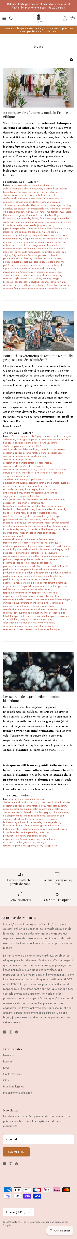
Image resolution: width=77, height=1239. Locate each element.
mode (41, 546)
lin (4, 533)
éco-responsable (31, 486)
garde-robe (63, 218)
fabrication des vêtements (48, 506)
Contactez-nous (13, 1074)
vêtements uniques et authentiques (42, 629)
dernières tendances (36, 205)
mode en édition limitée (35, 549)
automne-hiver (51, 188)
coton (32, 198)
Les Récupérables (43, 228)
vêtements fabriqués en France (19, 288)
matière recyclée (11, 245)
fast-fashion (8, 509)
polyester (18, 559)
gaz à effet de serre (13, 516)
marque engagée (46, 533)
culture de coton (11, 472)
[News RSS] (71, 59)
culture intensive (60, 812)
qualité (60, 265)
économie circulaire (13, 489)
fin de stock (59, 509)
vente (40, 622)
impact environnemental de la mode (21, 526)
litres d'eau (12, 533)
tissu (54, 845)
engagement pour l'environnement (20, 499)
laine (30, 228)
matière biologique (56, 242)
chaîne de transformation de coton (20, 802)
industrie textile (10, 529)
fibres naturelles (44, 215)
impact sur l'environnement (55, 526)
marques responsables (24, 242)
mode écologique (12, 549)
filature (19, 825)
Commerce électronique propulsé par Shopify (35, 1223)
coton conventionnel (43, 809)
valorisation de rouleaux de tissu (19, 622)
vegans (44, 282)
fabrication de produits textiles (18, 506)
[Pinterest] (16, 1032)
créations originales (49, 202)
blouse (13, 192)
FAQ (6, 1067)
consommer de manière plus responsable (24, 466)
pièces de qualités (29, 556)
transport (23, 282)
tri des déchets (10, 619)
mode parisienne (11, 252)
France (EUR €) (15, 1212)
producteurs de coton (14, 836)
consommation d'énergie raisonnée (43, 453)
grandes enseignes (13, 519)
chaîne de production (14, 446)
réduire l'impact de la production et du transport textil (40, 586)
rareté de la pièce (30, 583)
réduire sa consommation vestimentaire (22, 589)
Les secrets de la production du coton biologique (31, 698)
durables (7, 208)
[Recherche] (13, 18)
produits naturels (52, 576)
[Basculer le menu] (4, 18)
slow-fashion (48, 606)
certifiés (54, 443)
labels (59, 529)
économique (31, 489)
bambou (7, 443)
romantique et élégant (59, 599)
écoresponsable (36, 208)
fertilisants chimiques (46, 819)
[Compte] (64, 18)
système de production (30, 613)
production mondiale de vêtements (42, 569)
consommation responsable (16, 459)
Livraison (8, 1055)
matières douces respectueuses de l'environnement (29, 539)
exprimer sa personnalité (30, 503)
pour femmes (39, 258)
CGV (6, 1080)
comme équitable (34, 195)
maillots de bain (18, 232)
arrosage (40, 799)
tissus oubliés (10, 282)
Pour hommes (54, 258)
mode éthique (55, 549)
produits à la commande (37, 572)
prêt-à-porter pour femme (15, 265)
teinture (46, 278)
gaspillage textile (47, 513)
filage (57, 215)
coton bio (41, 198)
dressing (66, 205)
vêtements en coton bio (15, 626)
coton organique (57, 469)
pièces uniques (49, 556)
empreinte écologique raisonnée (40, 493)
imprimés (65, 222)
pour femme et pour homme (17, 258)
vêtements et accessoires (58, 285)
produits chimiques (61, 572)
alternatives (29, 185)
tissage (55, 278)
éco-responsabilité (12, 486)
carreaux (44, 192)
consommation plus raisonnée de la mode (24, 456)
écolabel (45, 486)
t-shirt (31, 278)
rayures (6, 268)
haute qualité (48, 519)
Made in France (62, 228)
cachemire (33, 192)
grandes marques (34, 222)
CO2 (38, 446)
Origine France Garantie (24, 255)
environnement (52, 208)
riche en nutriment (46, 839)
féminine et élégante (13, 215)
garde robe (19, 513)
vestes (53, 282)
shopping (57, 275)
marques (7, 242)
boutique (44, 443)
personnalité (22, 553)
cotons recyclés (55, 198)
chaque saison (10, 195)
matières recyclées (12, 248)
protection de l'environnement (35, 579)
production (35, 566)
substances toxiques (56, 609)
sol (34, 842)
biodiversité (19, 443)
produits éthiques (33, 576)
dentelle (21, 205)
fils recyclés (9, 218)
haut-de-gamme (32, 519)
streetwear (8, 278)
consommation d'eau (13, 453)
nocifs (67, 549)
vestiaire (61, 282)
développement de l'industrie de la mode (24, 815)
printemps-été (37, 265)
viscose (63, 288)
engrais (44, 499)
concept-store (51, 195)
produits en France (12, 576)
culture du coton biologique (36, 812)
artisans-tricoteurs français (58, 436)
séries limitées (44, 275)
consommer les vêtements (16, 469)
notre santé (9, 553)
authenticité (9, 439)
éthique (66, 208)
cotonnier (59, 809)
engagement (9, 496)
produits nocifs (10, 579)
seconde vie (9, 606)
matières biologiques (32, 245)
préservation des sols (13, 563)
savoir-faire (42, 603)
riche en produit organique (17, 842)
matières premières (13, 543)
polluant (53, 255)
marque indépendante (34, 238)
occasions (61, 252)
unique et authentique (40, 619)
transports (40, 616)
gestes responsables (34, 516)
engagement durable (28, 496)
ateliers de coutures (32, 188)
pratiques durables (12, 262)
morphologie (47, 252)
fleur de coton (31, 825)
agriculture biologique (31, 436)
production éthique (13, 569)
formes (35, 218)
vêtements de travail (34, 285)
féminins (30, 215)
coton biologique (22, 809)
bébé (6, 192)
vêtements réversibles (47, 288)
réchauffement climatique (53, 583)
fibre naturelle (34, 822)
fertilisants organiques (14, 822)
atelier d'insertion (12, 188)
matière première (28, 832)
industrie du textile (12, 225)
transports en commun (57, 616)
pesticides (35, 553)
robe (59, 272)
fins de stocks (23, 218)
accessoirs (17, 185)
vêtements (49, 622)
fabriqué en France (35, 212)
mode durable (63, 546)
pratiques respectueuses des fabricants (44, 262)
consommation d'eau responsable (42, 806)
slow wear (35, 606)
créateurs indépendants (25, 202)
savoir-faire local (11, 275)
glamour (19, 222)
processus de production (15, 566)
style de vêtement (12, 609)
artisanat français (45, 185)
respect (47, 589)
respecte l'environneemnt (44, 593)
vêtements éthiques (13, 629)
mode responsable (31, 252)
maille (6, 232)
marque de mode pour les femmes (49, 235)
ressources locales (46, 272)
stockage (41, 842)
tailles (38, 278)
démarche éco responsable (49, 472)
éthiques (7, 212)
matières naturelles (53, 245)
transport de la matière (21, 616)
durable (55, 483)
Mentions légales (13, 1086)
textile (39, 845)
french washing (48, 218)
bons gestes (32, 443)
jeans (50, 225)
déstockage (54, 205)
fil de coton (9, 825)
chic (22, 195)
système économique (54, 613)
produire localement (13, 572)
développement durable (15, 483)
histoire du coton (11, 829)
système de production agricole (19, 845)
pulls (53, 265)
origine (6, 255)
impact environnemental (56, 522)
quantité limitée (11, 583)
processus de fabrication (38, 563)
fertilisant (29, 819)
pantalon (42, 255)
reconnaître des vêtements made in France (33, 268)
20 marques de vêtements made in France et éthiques (37, 114)
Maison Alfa (34, 232)
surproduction (10, 613)
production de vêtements (55, 566)
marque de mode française (16, 235)
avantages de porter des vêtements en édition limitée (44, 439)
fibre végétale (50, 822)
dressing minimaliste (39, 483)
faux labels (65, 212)
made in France (28, 533)
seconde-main (28, 275)
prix (47, 265)
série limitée (23, 606)
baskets (63, 188)
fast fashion (52, 212)
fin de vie (7, 513)
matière (41, 242)
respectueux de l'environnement (19, 272)
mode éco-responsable (53, 248)
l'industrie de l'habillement (40, 529)
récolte (42, 836)
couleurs (7, 202)
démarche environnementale (17, 476)
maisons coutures (50, 232)
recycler (7, 586)
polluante (63, 556)
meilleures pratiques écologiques (20, 546)
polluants (7, 559)
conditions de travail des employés (20, 449)
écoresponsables (47, 489)
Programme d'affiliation (17, 1092)
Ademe (15, 436)
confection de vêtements (15, 198)
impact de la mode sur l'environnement (23, 522)
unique (23, 619)
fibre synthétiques (25, 509)
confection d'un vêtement (53, 449)
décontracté (9, 205)
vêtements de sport (12, 285)
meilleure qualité (32, 248)
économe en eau (55, 815)
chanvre (54, 192)
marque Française (12, 238)
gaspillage (8, 222)
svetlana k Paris (20, 1222)
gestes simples (54, 516)
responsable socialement (49, 596)
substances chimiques (33, 609)
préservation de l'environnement (40, 559)
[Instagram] (10, 1032)
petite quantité (49, 553)
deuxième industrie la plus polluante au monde (27, 479)
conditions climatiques (58, 802)
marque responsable (57, 238)
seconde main (56, 603)
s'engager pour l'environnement (19, 603)
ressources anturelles (13, 599)
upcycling (34, 282)
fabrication (19, 212)
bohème (22, 192)
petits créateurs (11, 556)
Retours (7, 1061)
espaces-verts (9, 503)
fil (59, 822)
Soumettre (16, 1152)
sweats (23, 278)
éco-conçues (20, 208)
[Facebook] (4, 1032)
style (17, 278)
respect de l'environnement (17, 593)
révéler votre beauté (36, 599)
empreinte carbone (12, 493)
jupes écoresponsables (14, 228)
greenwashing (52, 222)
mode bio (50, 546)
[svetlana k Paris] (38, 18)
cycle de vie (27, 472)
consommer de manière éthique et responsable (27, 463)
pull (53, 579)
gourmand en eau (49, 825)
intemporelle (29, 225)
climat (43, 802)
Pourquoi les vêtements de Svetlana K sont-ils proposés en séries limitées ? (38, 357)
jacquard (41, 225)
